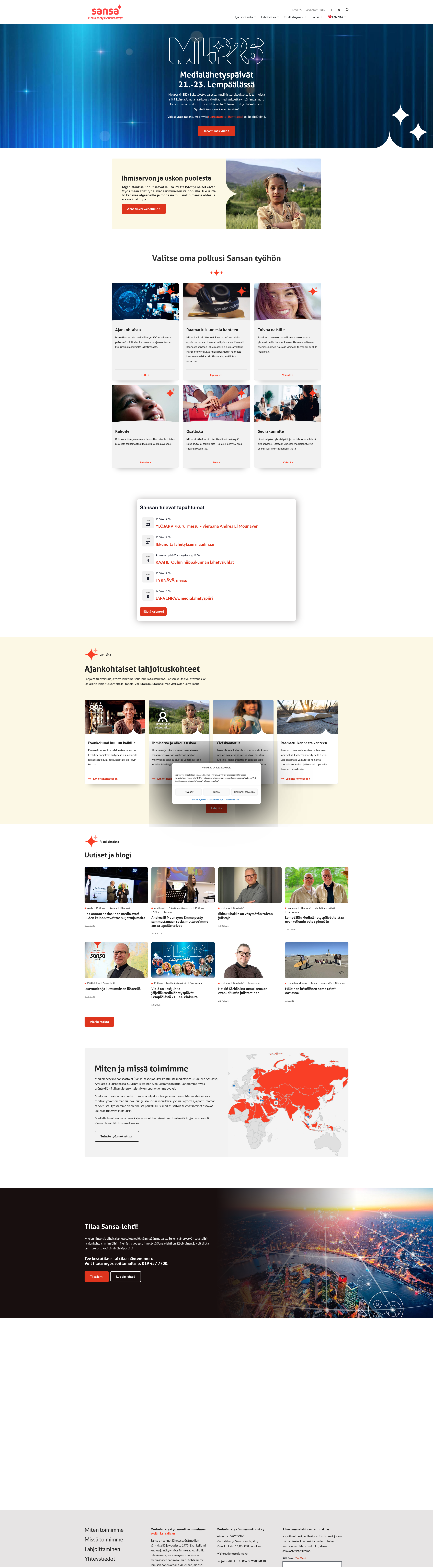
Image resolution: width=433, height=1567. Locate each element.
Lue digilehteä (125, 1276)
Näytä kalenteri (153, 611)
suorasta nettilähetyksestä (225, 116)
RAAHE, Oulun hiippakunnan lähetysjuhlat (195, 562)
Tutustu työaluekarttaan (116, 1136)
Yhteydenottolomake (233, 1553)
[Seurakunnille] (287, 403)
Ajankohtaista (243, 16)
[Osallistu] (216, 403)
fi (331, 9)
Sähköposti (294, 1558)
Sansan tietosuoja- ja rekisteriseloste (223, 799)
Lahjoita (337, 17)
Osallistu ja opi (293, 16)
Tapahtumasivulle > (216, 131)
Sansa (315, 16)
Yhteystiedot (100, 1558)
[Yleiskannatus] (243, 717)
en (338, 9)
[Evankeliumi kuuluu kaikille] (115, 717)
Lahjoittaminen (102, 1549)
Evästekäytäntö (199, 799)
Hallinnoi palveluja (244, 791)
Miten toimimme (104, 1529)
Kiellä (216, 791)
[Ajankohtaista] (145, 302)
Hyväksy (188, 791)
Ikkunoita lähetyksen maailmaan (185, 544)
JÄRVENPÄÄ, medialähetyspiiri (184, 598)
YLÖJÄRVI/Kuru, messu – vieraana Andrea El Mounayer (207, 526)
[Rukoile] (145, 403)
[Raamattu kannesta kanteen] (216, 302)
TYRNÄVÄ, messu (171, 580)
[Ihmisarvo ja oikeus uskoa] (179, 717)
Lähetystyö (268, 16)
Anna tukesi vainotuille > (143, 209)
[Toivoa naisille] (287, 302)
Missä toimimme (104, 1539)
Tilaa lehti (96, 1276)
